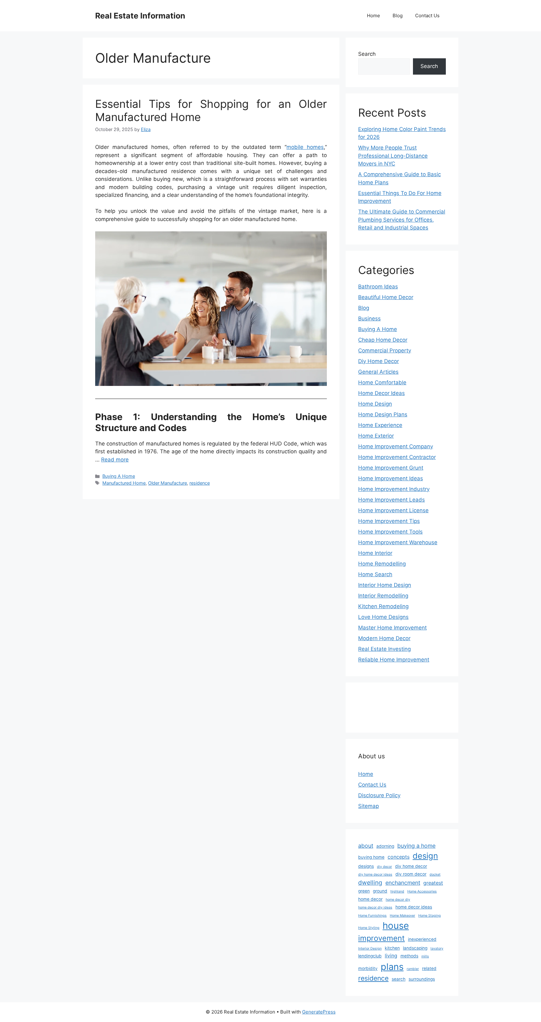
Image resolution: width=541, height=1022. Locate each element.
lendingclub (370, 955)
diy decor (384, 867)
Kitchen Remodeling (383, 606)
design (425, 856)
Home (373, 15)
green (364, 890)
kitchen (392, 948)
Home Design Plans (382, 414)
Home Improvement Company (395, 446)
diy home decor (411, 866)
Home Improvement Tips (389, 521)
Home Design (375, 404)
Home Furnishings (372, 916)
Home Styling (368, 928)
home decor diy (398, 900)
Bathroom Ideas (378, 286)
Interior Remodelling (383, 596)
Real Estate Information (140, 15)
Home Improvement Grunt (390, 468)
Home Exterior (376, 436)
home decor (370, 899)
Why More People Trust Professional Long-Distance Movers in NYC (393, 156)
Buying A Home (118, 476)
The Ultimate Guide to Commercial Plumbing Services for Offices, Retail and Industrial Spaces (401, 219)
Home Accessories (422, 891)
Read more (115, 459)
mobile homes (305, 147)
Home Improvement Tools (390, 532)
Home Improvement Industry (394, 489)
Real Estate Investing (384, 649)
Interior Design (370, 948)
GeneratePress (319, 1012)
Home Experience (380, 425)
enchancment (402, 882)
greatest (433, 883)
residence (199, 483)
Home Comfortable (382, 382)
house (396, 925)
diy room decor (410, 874)
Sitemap (368, 806)
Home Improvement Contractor (397, 457)
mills (425, 956)
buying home (371, 857)
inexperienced (422, 939)
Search (367, 54)
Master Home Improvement (392, 627)
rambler (413, 969)
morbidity (368, 968)
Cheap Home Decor (382, 340)
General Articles (378, 372)
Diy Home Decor (378, 361)
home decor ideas (413, 906)
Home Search (375, 574)
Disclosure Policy (379, 795)
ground (380, 890)
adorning (385, 846)
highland (397, 891)
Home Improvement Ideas (390, 478)
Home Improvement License (393, 510)
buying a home (416, 845)
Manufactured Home (124, 483)
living (391, 956)
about (365, 845)
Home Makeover (402, 916)
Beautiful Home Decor (385, 297)
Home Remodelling (382, 564)
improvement (381, 938)
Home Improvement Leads (391, 500)
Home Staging (429, 916)
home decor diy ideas (375, 907)
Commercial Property (384, 350)
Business (369, 318)
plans (392, 966)
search (398, 979)
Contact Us (427, 15)
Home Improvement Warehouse (397, 542)
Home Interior (375, 553)
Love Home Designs (383, 617)
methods (409, 955)
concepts (399, 857)
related (429, 968)
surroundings (422, 979)
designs (366, 866)
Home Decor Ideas (381, 393)
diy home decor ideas (375, 874)
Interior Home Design (384, 585)
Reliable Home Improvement (393, 659)
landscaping (415, 948)
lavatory (436, 948)
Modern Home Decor (384, 638)
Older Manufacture (167, 483)
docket (435, 874)
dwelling (370, 882)
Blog (398, 15)
